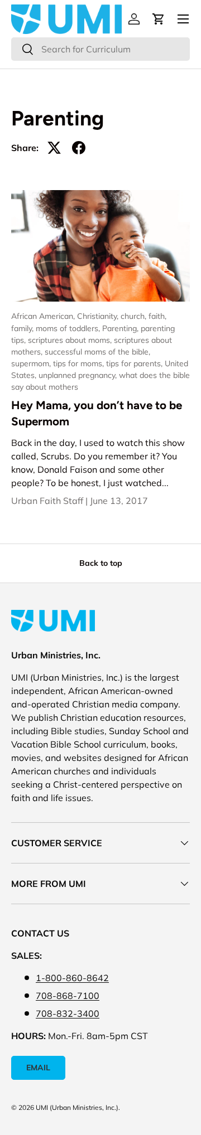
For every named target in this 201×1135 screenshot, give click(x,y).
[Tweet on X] (54, 147)
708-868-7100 (67, 995)
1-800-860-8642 (72, 977)
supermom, (32, 363)
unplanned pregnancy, (79, 375)
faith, (157, 316)
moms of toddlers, (69, 328)
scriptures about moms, (71, 340)
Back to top (100, 563)
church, (135, 316)
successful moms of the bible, (97, 352)
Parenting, (121, 328)
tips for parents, (135, 363)
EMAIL (38, 1068)
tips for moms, (79, 363)
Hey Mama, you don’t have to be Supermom (96, 413)
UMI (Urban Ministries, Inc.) (77, 1107)
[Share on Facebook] (78, 147)
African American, (44, 316)
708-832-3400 (67, 1013)
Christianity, (99, 316)
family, (23, 328)
